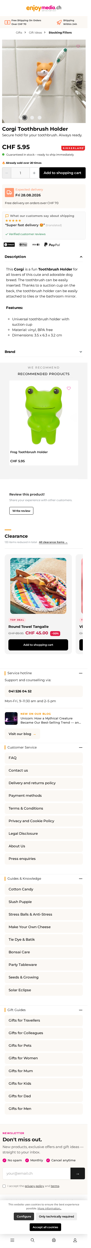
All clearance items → (53, 542)
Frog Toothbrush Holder (29, 452)
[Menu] (12, 1240)
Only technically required (56, 1216)
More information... (49, 1208)
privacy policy (34, 1186)
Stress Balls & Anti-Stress (30, 914)
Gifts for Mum (21, 1071)
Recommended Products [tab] (44, 374)
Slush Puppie (20, 902)
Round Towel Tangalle (28, 626)
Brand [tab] (10, 351)
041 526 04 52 (20, 691)
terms (55, 1186)
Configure (24, 1216)
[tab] (44, 257)
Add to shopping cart (62, 173)
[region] (44, 81)
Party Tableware (23, 965)
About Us (17, 846)
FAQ (13, 758)
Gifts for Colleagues (26, 1033)
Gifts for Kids (20, 1083)
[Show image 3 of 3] (39, 118)
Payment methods (25, 795)
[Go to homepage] (44, 8)
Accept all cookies (45, 1227)
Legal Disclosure (23, 833)
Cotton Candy (21, 889)
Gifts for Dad (20, 1096)
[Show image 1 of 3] (24, 118)
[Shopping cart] (54, 1240)
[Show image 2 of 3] (32, 118)
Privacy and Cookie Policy (31, 821)
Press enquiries (22, 859)
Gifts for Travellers (24, 1020)
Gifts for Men (20, 1109)
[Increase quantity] (34, 172)
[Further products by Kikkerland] (73, 148)
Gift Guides (16, 1010)
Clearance (16, 536)
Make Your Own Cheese (30, 927)
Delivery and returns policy (32, 783)
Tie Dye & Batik (22, 939)
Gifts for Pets (20, 1045)
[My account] (75, 1240)
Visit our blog (20, 734)
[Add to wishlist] (78, 45)
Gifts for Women (23, 1058)
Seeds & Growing (23, 977)
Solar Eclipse (20, 990)
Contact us (18, 770)
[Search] (32, 1240)
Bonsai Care (19, 952)
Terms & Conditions (26, 808)
